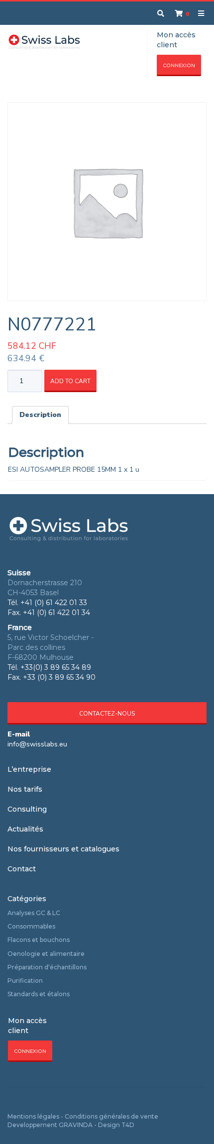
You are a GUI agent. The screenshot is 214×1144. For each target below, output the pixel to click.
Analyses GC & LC (33, 913)
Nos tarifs (24, 789)
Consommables (31, 926)
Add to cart (70, 381)
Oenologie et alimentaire (46, 953)
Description (40, 414)
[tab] (40, 415)
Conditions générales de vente (111, 1116)
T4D (127, 1125)
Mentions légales (33, 1116)
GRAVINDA (76, 1125)
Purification (25, 980)
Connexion (179, 65)
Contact (21, 868)
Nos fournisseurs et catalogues (63, 848)
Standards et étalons (38, 994)
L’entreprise (29, 769)
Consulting (27, 809)
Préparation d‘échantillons (47, 967)
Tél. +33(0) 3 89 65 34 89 (49, 667)
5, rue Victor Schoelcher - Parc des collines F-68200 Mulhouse (50, 647)
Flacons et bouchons (38, 939)
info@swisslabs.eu (37, 744)
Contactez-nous (107, 714)
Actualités (25, 829)
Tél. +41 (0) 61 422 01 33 (47, 602)
